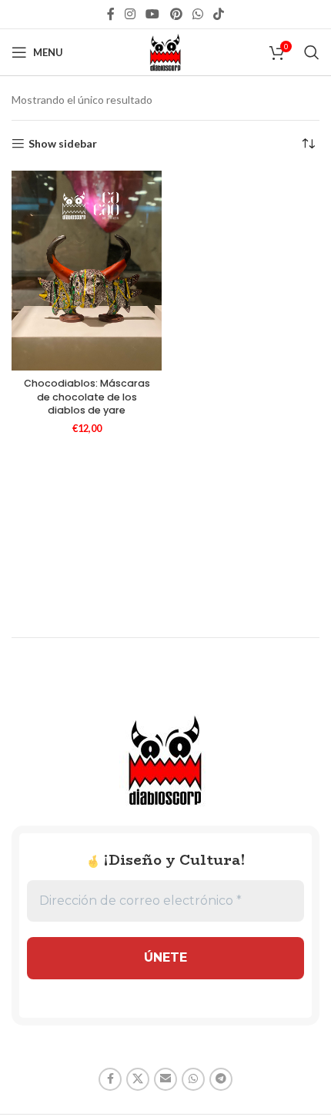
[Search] (311, 52)
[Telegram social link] (220, 1079)
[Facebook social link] (110, 13)
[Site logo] (165, 51)
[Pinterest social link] (176, 13)
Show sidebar (62, 144)
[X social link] (137, 1079)
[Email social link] (165, 1079)
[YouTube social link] (153, 13)
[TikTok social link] (219, 13)
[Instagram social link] (129, 13)
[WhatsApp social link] (197, 13)
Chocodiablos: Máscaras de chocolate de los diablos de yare (87, 397)
